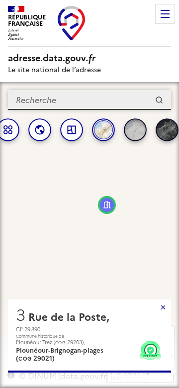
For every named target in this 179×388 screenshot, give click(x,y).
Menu (165, 14)
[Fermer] (163, 307)
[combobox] (89, 100)
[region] (89, 235)
